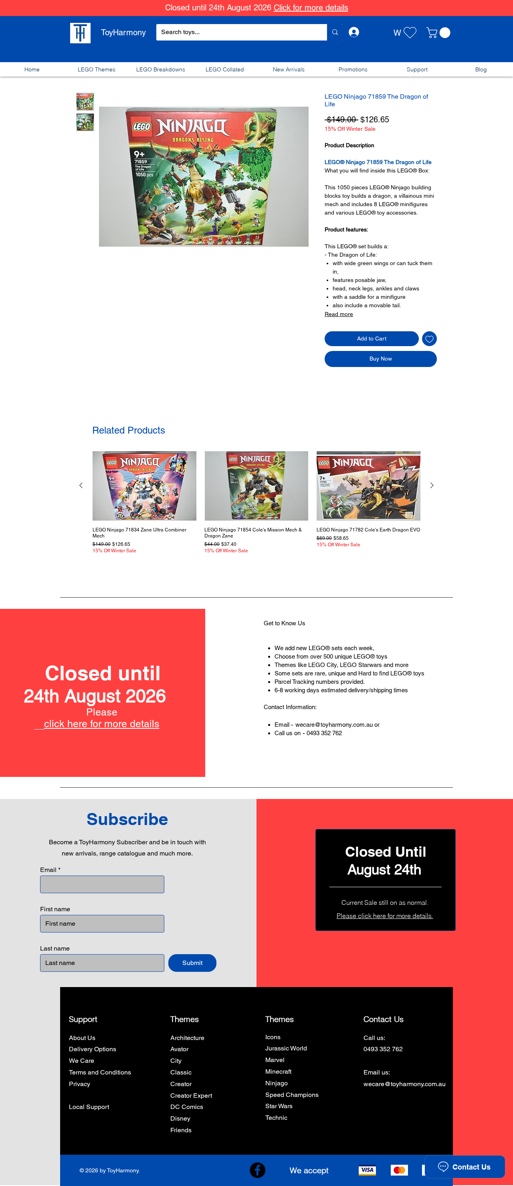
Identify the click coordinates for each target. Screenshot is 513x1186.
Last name (55, 948)
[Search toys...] (335, 32)
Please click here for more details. (385, 916)
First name (55, 909)
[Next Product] (432, 485)
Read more (339, 314)
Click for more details (311, 7)
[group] (256, 504)
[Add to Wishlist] (429, 338)
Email (48, 870)
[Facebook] (257, 1170)
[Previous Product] (81, 485)
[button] (439, 32)
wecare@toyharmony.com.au (334, 724)
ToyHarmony (123, 32)
